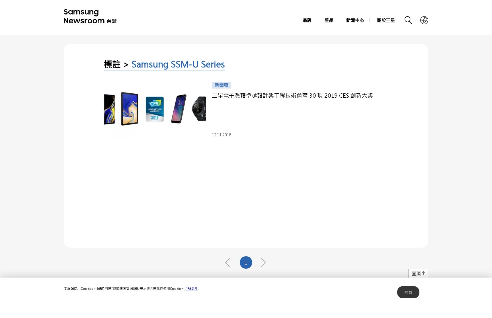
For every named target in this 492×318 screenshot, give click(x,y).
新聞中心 (355, 20)
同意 (408, 292)
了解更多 (191, 288)
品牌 (307, 20)
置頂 (416, 273)
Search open (408, 20)
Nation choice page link (424, 20)
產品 (328, 20)
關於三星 (386, 20)
